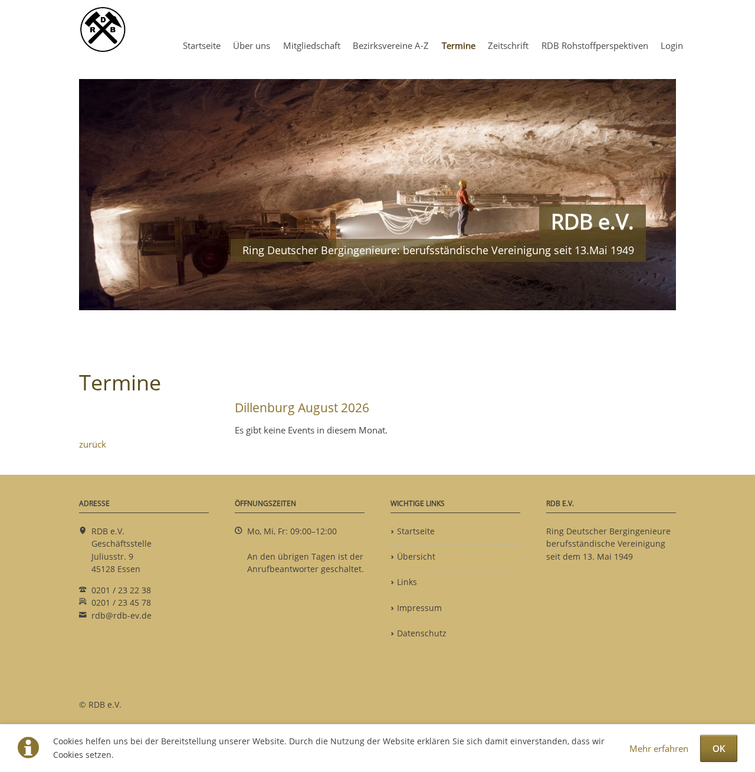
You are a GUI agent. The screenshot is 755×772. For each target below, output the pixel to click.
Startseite (202, 45)
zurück (92, 444)
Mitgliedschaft (311, 45)
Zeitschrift (508, 45)
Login (672, 45)
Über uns (251, 45)
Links (407, 582)
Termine (458, 45)
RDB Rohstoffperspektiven (594, 45)
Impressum (419, 608)
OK (719, 748)
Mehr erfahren (658, 748)
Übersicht (416, 556)
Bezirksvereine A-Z (391, 45)
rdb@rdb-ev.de (121, 615)
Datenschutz (422, 633)
